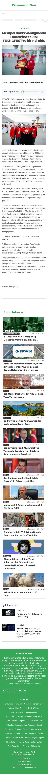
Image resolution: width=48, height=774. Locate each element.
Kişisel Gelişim (31, 738)
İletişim (38, 684)
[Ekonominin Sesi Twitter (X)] (9, 691)
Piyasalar (18, 704)
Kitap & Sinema (17, 712)
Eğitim (41, 738)
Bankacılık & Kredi (12, 733)
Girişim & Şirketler (36, 733)
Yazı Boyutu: (9, 92)
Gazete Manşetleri (15, 684)
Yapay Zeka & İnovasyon (33, 729)
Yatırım (11, 708)
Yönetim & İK (38, 704)
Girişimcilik (35, 746)
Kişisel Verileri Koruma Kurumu (24, 768)
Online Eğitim (36, 742)
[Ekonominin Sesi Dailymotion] (20, 691)
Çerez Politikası (24, 758)
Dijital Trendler (11, 721)
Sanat (39, 725)
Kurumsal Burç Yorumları (25, 725)
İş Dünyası (9, 704)
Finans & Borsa (23, 742)
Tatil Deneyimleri (15, 746)
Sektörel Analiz (31, 712)
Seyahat (7, 738)
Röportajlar (10, 742)
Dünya (24, 733)
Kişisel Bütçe (18, 738)
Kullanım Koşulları (24, 764)
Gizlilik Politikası (24, 761)
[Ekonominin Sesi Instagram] (25, 691)
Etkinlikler (9, 729)
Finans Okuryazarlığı (14, 717)
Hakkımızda (28, 684)
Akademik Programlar (33, 717)
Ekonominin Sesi (24, 5)
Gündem (27, 704)
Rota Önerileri (20, 708)
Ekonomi (20, 610)
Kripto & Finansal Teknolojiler (30, 721)
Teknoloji (10, 725)
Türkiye (26, 746)
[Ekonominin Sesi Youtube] (15, 691)
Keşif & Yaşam (34, 708)
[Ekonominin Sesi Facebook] (4, 691)
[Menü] (3, 14)
